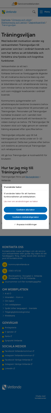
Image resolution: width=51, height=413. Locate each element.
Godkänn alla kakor (25, 210)
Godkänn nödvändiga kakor (25, 217)
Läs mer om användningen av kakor (21, 201)
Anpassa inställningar (27, 224)
